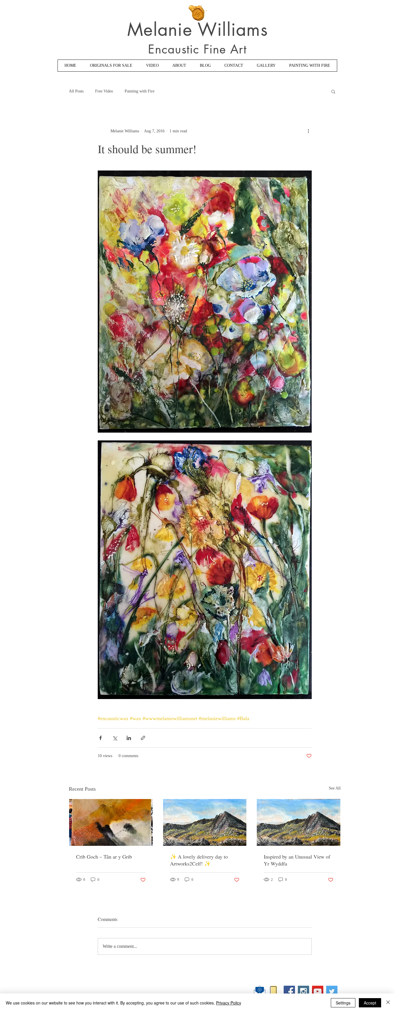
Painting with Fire (139, 91)
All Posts (76, 91)
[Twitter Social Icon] (331, 991)
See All (335, 788)
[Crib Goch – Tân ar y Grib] (111, 822)
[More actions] (308, 130)
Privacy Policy (228, 1003)
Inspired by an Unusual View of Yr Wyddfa (297, 860)
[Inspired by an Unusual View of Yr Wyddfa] (298, 822)
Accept (370, 1003)
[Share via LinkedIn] (129, 738)
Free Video (104, 91)
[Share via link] (143, 738)
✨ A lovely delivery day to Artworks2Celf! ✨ (199, 860)
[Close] (388, 1002)
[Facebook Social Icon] (289, 991)
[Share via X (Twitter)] (114, 738)
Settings (343, 1003)
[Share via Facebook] (100, 738)
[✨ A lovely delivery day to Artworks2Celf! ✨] (205, 822)
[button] (333, 91)
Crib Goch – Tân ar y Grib (104, 856)
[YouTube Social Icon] (317, 991)
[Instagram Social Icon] (303, 991)
